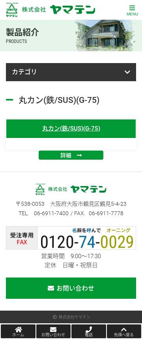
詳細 (65, 155)
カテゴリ (24, 72)
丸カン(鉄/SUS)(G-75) (71, 128)
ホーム (18, 335)
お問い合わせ (75, 288)
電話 (89, 335)
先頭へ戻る (124, 335)
